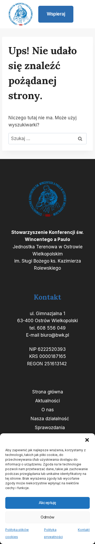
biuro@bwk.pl (55, 335)
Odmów (47, 517)
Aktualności (47, 400)
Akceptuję (47, 502)
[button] (87, 440)
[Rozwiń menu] (82, 14)
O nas (47, 409)
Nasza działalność (50, 418)
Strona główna (47, 391)
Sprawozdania (50, 427)
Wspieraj (56, 14)
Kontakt (84, 530)
